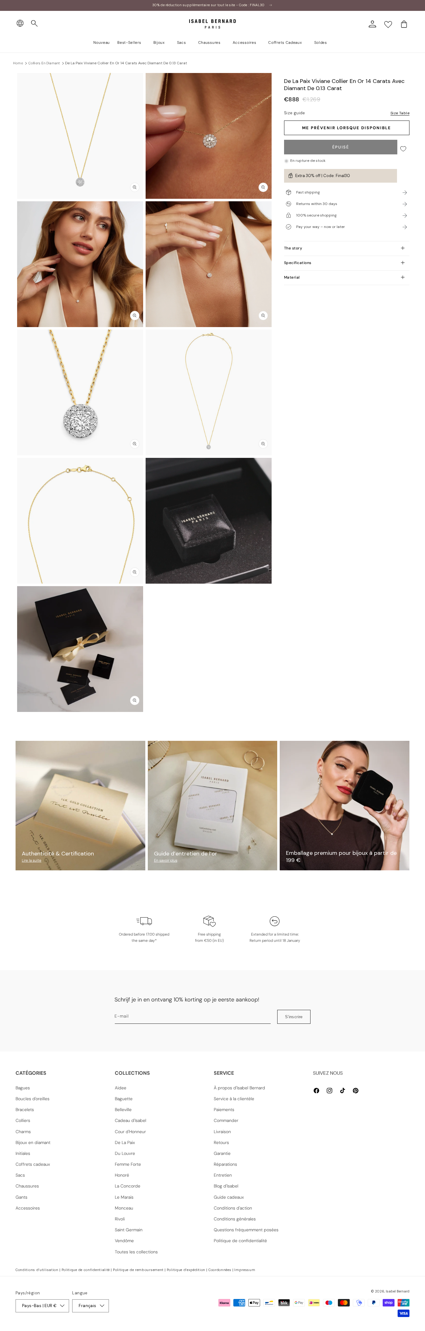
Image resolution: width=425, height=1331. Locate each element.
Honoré (122, 1175)
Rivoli (120, 1219)
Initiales (23, 1153)
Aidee (120, 1088)
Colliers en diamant (44, 63)
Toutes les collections (136, 1252)
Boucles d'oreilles (32, 1098)
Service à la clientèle (234, 1098)
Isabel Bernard (397, 1291)
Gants (21, 1197)
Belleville (123, 1109)
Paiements (224, 1109)
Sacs (20, 1175)
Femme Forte (128, 1164)
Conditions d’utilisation (37, 1270)
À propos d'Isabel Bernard (239, 1088)
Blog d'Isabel (226, 1186)
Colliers (23, 1120)
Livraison (222, 1131)
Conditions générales (235, 1219)
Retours (221, 1142)
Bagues (23, 1088)
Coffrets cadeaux (33, 1164)
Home (18, 63)
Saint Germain (128, 1230)
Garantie (222, 1153)
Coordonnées (219, 1270)
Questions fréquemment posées (246, 1230)
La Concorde (127, 1186)
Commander (226, 1120)
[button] (34, 23)
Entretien (223, 1175)
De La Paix (125, 1142)
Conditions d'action (233, 1208)
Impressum (244, 1270)
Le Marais (124, 1197)
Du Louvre (125, 1153)
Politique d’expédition (186, 1270)
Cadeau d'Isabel (130, 1120)
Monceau (124, 1208)
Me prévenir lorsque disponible (346, 127)
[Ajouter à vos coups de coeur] (403, 149)
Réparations (225, 1164)
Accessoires (28, 1208)
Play (208, 520)
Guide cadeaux (229, 1197)
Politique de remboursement (138, 1270)
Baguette (124, 1098)
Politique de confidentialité (240, 1240)
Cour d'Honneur (130, 1131)
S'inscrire (294, 1016)
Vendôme (124, 1240)
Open (212, 726)
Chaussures (27, 1186)
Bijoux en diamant (33, 1142)
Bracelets (25, 1109)
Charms (23, 1131)
